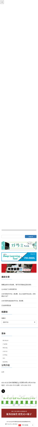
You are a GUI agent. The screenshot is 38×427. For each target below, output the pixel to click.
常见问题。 (5, 347)
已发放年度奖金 (6, 305)
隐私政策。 (5, 362)
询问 (4, 358)
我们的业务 (5, 340)
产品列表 (5, 344)
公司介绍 (5, 351)
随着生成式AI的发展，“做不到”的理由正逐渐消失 (16, 284)
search (31, 236)
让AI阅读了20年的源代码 (9, 289)
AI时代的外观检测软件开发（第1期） (12, 301)
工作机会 (5, 355)
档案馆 (3, 318)
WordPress (10, 424)
